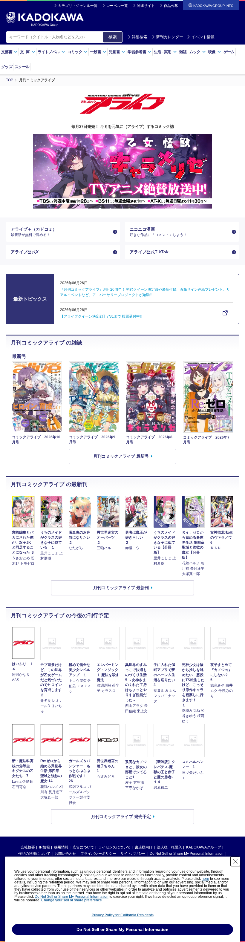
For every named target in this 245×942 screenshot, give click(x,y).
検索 (112, 36)
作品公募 (171, 6)
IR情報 (44, 847)
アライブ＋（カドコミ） (34, 232)
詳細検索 (139, 37)
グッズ (6, 67)
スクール (22, 67)
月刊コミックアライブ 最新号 (121, 456)
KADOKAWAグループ (203, 847)
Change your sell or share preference (71, 900)
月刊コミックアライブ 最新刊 (121, 587)
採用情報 (61, 847)
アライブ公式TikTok (149, 251)
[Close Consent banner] (235, 861)
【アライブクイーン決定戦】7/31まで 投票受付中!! (101, 316)
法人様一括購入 (169, 847)
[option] (122, 171)
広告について (83, 847)
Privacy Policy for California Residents (123, 915)
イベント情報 (203, 37)
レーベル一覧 (117, 6)
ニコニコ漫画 (158, 232)
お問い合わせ (65, 853)
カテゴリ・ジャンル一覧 (77, 6)
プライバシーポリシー (98, 853)
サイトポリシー (133, 853)
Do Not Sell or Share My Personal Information (186, 853)
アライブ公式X (25, 251)
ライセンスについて (114, 847)
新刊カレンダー (169, 37)
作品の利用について (34, 853)
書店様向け (144, 847)
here (205, 878)
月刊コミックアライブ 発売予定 (121, 816)
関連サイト (146, 6)
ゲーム (229, 52)
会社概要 (28, 847)
